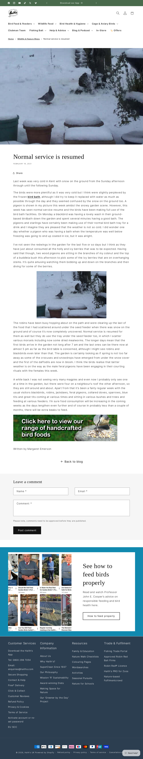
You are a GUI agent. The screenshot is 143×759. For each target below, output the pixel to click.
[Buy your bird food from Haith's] (65, 440)
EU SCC (12, 727)
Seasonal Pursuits (82, 678)
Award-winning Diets (52, 683)
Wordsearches (80, 667)
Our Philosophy (49, 672)
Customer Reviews (18, 696)
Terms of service (98, 752)
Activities (77, 672)
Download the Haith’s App (20, 652)
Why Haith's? (47, 661)
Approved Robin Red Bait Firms (116, 658)
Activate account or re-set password (21, 719)
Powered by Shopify (44, 752)
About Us (45, 656)
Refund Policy (16, 701)
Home (11, 39)
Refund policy (63, 752)
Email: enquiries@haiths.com (20, 667)
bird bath (34, 196)
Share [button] (19, 173)
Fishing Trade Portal (115, 651)
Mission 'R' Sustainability (54, 677)
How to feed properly (101, 616)
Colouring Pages (81, 661)
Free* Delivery (16, 685)
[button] (21, 23)
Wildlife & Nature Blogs (28, 39)
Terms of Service (18, 712)
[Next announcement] (96, 3)
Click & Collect (16, 690)
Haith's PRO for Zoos (116, 671)
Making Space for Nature (50, 690)
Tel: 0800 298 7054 (19, 660)
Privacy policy (80, 752)
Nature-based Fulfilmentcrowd (113, 678)
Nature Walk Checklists (85, 656)
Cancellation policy (118, 752)
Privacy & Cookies (18, 706)
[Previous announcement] (47, 3)
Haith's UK (29, 752)
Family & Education (83, 651)
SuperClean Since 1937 (53, 667)
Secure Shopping (18, 674)
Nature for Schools (83, 683)
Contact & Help (17, 680)
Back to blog (74, 461)
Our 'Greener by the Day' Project (54, 699)
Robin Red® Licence (115, 665)
